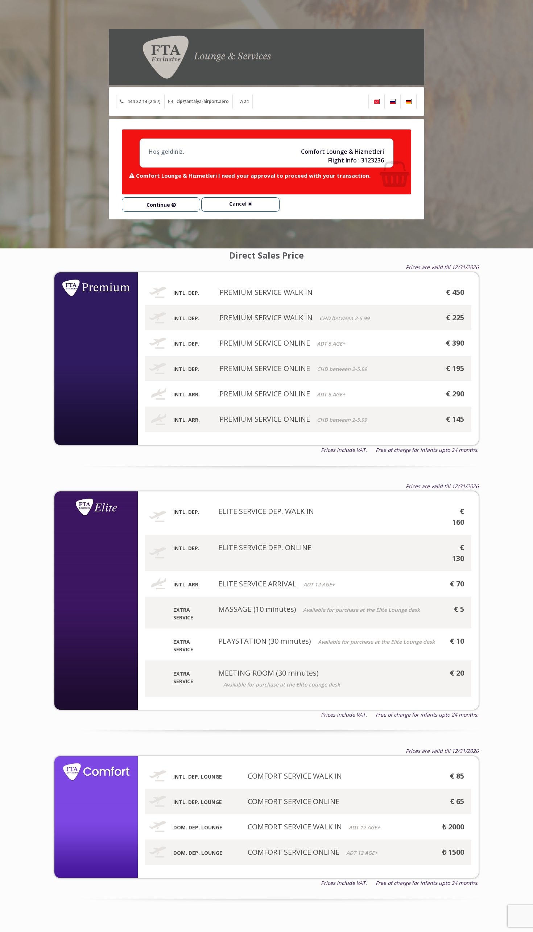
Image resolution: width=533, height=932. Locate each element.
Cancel (238, 203)
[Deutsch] (408, 101)
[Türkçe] (376, 101)
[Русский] (392, 101)
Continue (159, 204)
